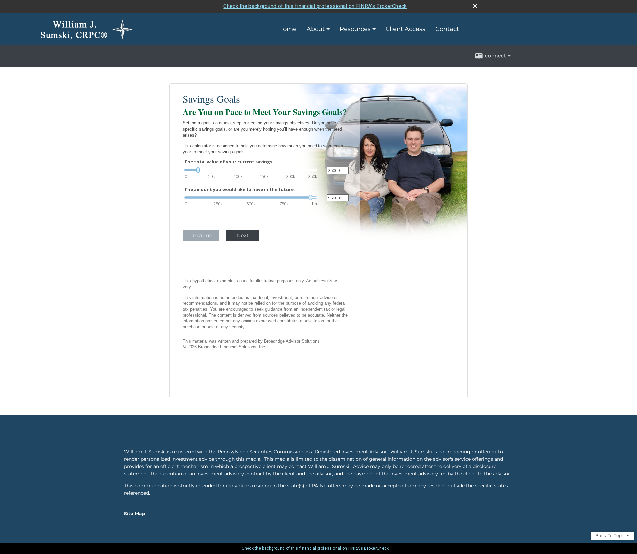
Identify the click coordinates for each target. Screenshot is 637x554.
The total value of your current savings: (229, 162)
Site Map (134, 513)
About (316, 29)
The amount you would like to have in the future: (239, 189)
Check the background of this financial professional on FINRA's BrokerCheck (315, 6)
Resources (355, 29)
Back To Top (609, 535)
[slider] (250, 170)
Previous (200, 235)
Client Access (405, 29)
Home (287, 29)
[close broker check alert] (475, 6)
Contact (447, 29)
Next (243, 235)
